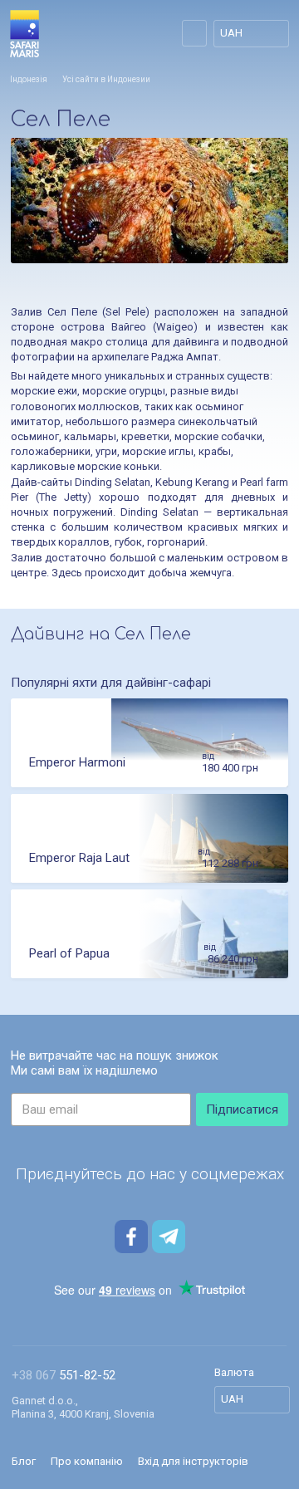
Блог (24, 1461)
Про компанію (87, 1461)
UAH (231, 33)
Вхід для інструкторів (193, 1461)
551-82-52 (63, 1375)
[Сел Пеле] (149, 200)
